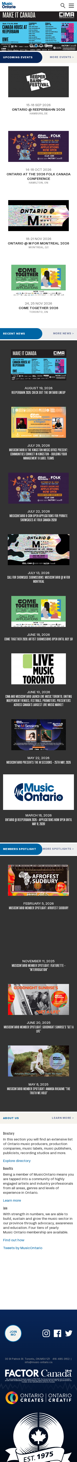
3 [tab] (41, 45)
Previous (2, 31)
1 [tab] (31, 45)
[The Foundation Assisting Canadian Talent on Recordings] (38, 1376)
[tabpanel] (38, 31)
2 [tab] (36, 45)
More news (62, 333)
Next (75, 31)
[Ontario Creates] (38, 1398)
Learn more (62, 1118)
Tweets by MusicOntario (22, 1248)
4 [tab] (46, 45)
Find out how (13, 1240)
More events (61, 57)
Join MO (13, 1333)
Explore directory (17, 1161)
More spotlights (57, 849)
